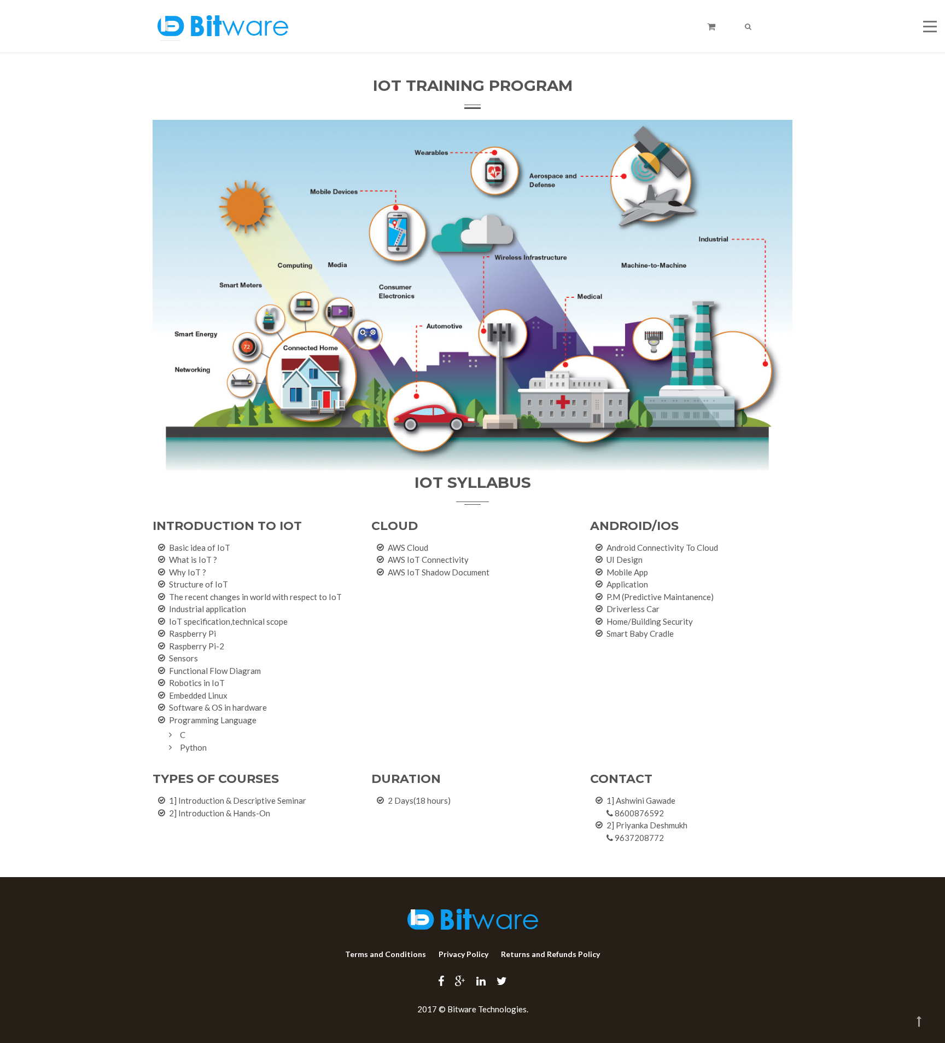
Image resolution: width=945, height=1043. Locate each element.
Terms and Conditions (385, 954)
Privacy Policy (463, 954)
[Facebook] (441, 980)
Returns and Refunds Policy (550, 954)
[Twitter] (501, 980)
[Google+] (460, 980)
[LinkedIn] (481, 980)
